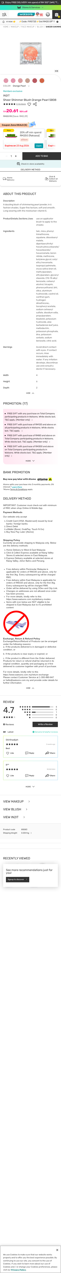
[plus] (15, 156)
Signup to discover (16, 879)
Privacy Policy (18, 1270)
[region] (30, 1259)
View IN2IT (11, 817)
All (4, 732)
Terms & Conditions (18, 489)
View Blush (12, 809)
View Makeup (13, 801)
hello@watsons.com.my (17, 680)
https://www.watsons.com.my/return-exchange (26, 674)
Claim (39, 146)
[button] (56, 14)
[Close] (57, 1250)
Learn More (17, 487)
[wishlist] (29, 104)
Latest (10, 732)
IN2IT (6, 95)
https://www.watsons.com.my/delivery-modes (28, 599)
